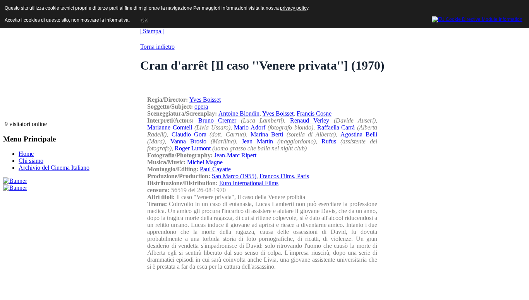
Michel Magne (205, 162)
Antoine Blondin (238, 113)
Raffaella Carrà (336, 127)
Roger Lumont (193, 148)
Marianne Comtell (169, 127)
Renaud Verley (310, 120)
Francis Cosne (314, 113)
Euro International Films (248, 183)
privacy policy (294, 8)
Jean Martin (257, 141)
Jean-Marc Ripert (235, 155)
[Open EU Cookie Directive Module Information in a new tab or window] (477, 18)
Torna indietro (157, 46)
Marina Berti (267, 134)
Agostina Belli (358, 134)
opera (201, 106)
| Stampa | (152, 31)
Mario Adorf (249, 127)
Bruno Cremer (217, 120)
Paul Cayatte (215, 169)
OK (144, 20)
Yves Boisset (205, 99)
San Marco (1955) (234, 176)
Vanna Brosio (188, 141)
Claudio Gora (189, 134)
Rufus (328, 141)
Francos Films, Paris (284, 176)
